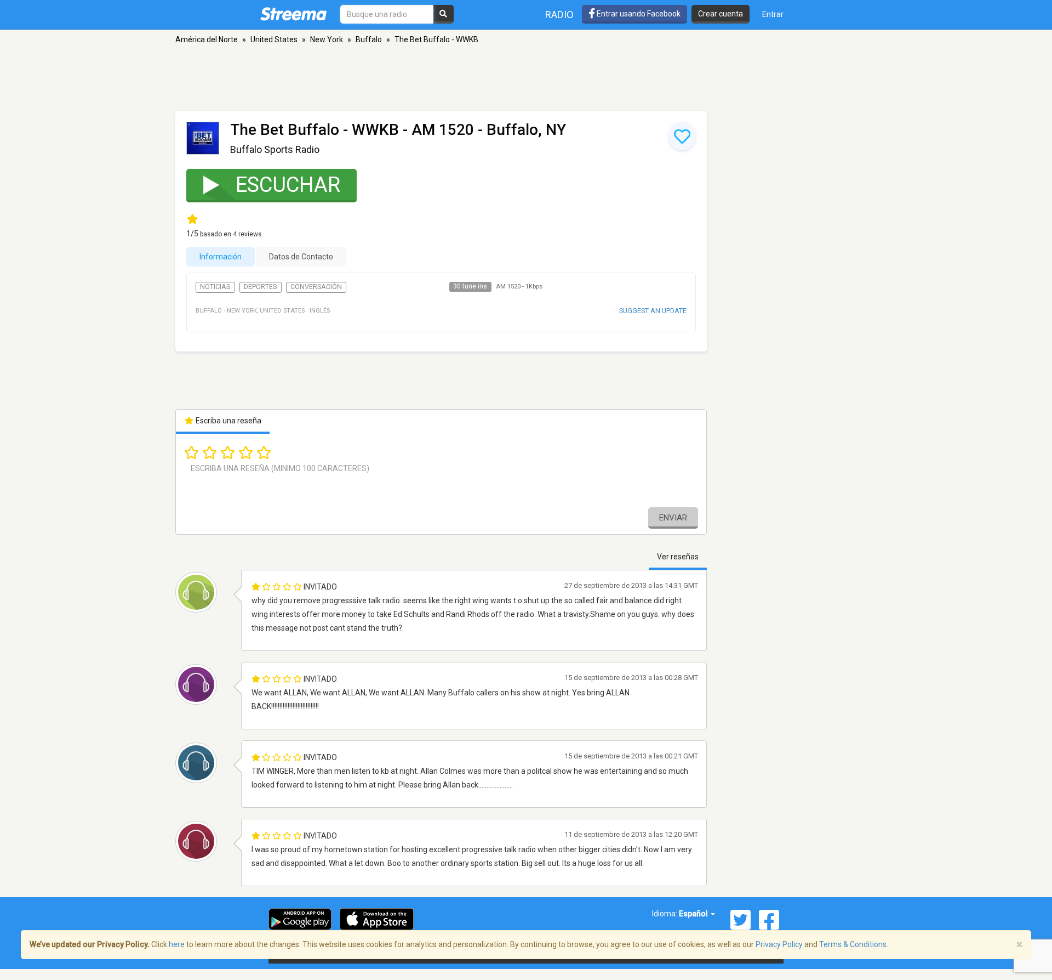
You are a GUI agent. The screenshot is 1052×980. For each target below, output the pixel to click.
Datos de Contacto (301, 256)
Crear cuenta (720, 13)
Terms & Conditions (853, 944)
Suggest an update (653, 311)
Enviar (673, 518)
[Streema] (293, 13)
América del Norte (206, 39)
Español (694, 913)
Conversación (316, 287)
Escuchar (288, 185)
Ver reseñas (678, 556)
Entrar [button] (773, 14)
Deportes (260, 287)
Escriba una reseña (227, 420)
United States (274, 39)
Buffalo (369, 39)
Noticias (215, 287)
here (177, 944)
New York (326, 39)
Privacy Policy (779, 944)
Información (220, 256)
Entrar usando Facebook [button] (638, 13)
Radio (559, 14)
